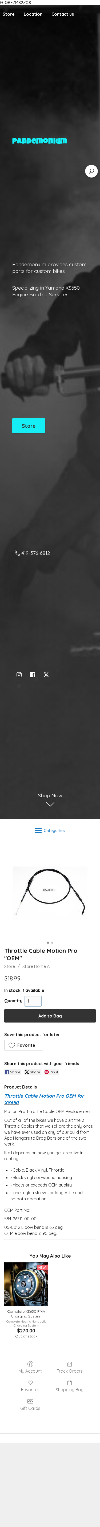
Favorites (30, 1389)
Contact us (62, 14)
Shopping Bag (69, 1389)
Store (9, 966)
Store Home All (36, 966)
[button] (23, 1045)
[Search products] (91, 171)
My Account (30, 1371)
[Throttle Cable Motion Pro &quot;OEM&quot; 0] (50, 893)
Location (33, 14)
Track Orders (70, 1371)
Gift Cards (30, 1408)
